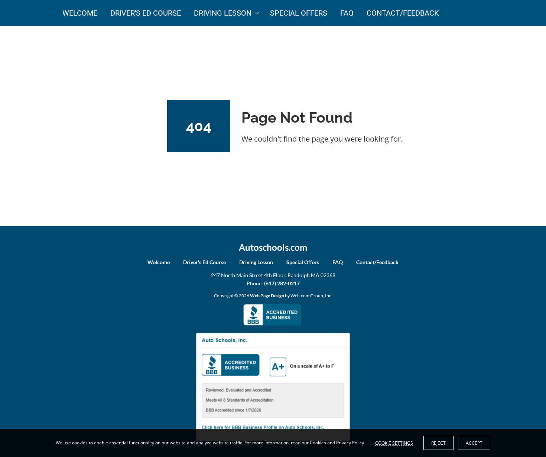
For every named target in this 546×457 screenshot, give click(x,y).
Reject (438, 443)
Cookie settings (394, 443)
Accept (474, 443)
